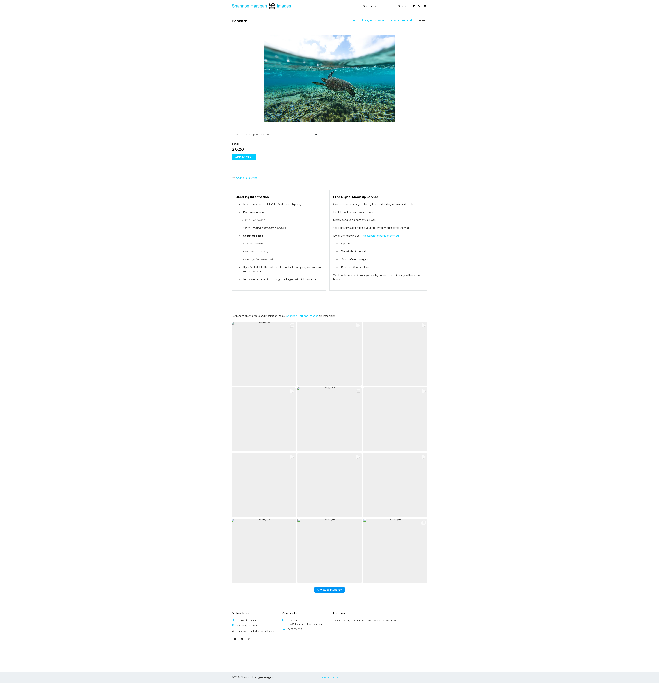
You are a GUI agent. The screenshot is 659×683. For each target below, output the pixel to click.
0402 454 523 (295, 629)
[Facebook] (242, 639)
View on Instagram (331, 589)
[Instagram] (249, 639)
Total (235, 143)
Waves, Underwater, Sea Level (395, 20)
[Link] (262, 6)
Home (351, 20)
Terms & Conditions (329, 677)
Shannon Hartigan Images (302, 315)
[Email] (235, 639)
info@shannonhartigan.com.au (380, 235)
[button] (419, 6)
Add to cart (244, 157)
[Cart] (424, 6)
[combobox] (277, 134)
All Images (366, 20)
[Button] (414, 6)
